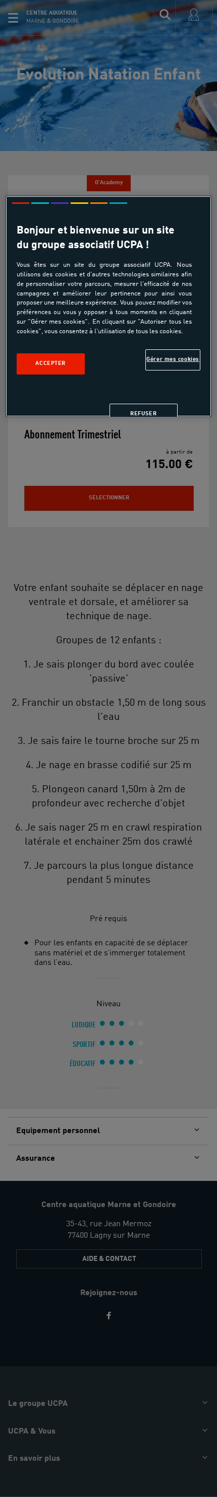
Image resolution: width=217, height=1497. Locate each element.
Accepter (50, 363)
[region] (109, 306)
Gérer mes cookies (172, 359)
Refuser (143, 414)
